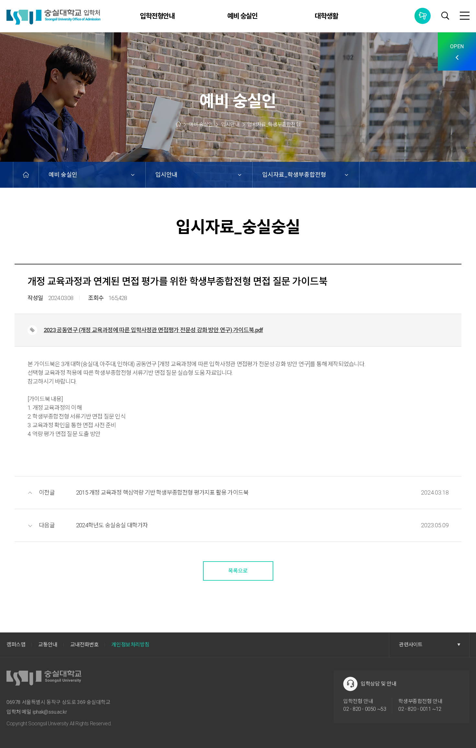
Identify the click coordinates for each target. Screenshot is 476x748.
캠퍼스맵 (15, 645)
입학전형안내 (157, 16)
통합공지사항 (422, 16)
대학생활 (326, 16)
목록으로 (238, 571)
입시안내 (166, 174)
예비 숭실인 (242, 16)
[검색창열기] (445, 16)
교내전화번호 (84, 645)
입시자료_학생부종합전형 (294, 174)
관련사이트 (411, 645)
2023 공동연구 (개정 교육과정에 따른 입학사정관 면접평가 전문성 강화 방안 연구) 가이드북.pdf (153, 330)
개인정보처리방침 (130, 645)
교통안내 (47, 645)
